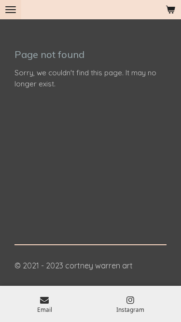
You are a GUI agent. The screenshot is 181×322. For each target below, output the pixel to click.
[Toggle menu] (10, 9)
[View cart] (170, 9)
